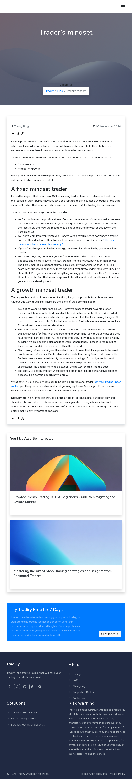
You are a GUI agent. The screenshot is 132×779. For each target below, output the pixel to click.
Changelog (78, 686)
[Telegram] (18, 133)
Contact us (78, 698)
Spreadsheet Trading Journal (27, 725)
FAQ (75, 680)
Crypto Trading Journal (23, 712)
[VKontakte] (13, 133)
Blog (60, 91)
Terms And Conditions (94, 774)
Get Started (108, 634)
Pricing (76, 674)
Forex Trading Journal (23, 719)
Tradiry (50, 91)
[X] (23, 133)
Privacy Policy (117, 774)
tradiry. (15, 6)
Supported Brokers (84, 692)
